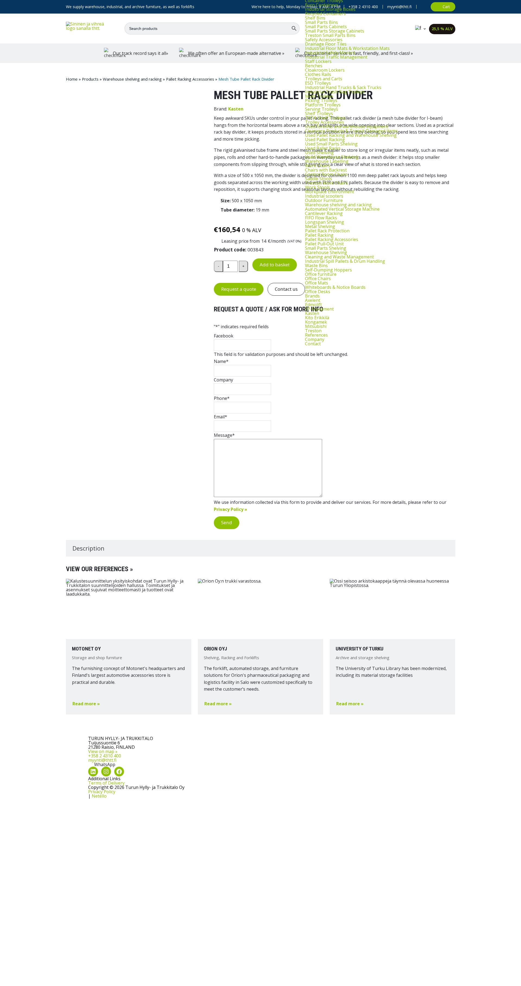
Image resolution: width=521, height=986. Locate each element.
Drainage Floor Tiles (326, 44)
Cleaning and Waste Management (339, 257)
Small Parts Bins (321, 22)
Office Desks (317, 292)
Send (226, 522)
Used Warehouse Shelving (331, 157)
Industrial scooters (324, 196)
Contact (313, 344)
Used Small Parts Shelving (331, 144)
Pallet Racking (319, 235)
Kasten (312, 313)
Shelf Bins (315, 18)
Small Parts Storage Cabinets (334, 31)
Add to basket (275, 264)
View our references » (99, 569)
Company (314, 339)
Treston (313, 331)
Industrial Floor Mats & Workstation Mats (347, 48)
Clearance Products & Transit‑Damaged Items (351, 131)
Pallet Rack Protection (327, 231)
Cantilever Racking (324, 213)
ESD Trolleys (318, 83)
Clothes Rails (318, 74)
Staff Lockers (318, 61)
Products (90, 79)
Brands (312, 296)
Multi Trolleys (319, 96)
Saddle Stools (318, 179)
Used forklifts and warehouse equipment (346, 126)
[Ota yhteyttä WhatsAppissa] (423, 7)
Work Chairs (317, 166)
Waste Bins (316, 265)
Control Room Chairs (326, 174)
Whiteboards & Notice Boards (335, 287)
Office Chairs (318, 279)
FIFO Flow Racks (321, 218)
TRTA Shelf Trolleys (325, 118)
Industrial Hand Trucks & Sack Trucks (343, 87)
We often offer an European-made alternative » (236, 53)
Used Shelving (319, 153)
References (316, 335)
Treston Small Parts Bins (330, 35)
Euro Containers (321, 5)
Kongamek (316, 322)
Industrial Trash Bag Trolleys (335, 92)
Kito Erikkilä (317, 318)
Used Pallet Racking (325, 140)
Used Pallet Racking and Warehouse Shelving (351, 135)
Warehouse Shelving (326, 252)
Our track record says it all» (140, 53)
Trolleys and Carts (323, 79)
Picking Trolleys (321, 100)
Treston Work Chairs (326, 183)
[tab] (260, 548)
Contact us (286, 289)
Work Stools (317, 187)
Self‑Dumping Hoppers (328, 270)
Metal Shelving (320, 226)
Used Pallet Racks (323, 148)
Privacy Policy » (230, 509)
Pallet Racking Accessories (331, 239)
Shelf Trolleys (319, 113)
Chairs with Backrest (326, 170)
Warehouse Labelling (326, 161)
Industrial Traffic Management (336, 57)
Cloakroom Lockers (325, 70)
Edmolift (313, 305)
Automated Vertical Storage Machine (342, 209)
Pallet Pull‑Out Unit (324, 244)
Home (72, 79)
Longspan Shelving (324, 222)
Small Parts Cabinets (326, 27)
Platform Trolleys (323, 105)
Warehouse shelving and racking (338, 205)
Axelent (312, 300)
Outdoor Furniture (324, 200)
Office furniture (320, 274)
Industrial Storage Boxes (330, 9)
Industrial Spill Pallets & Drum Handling (345, 261)
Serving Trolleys (321, 109)
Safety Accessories (323, 40)
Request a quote (238, 289)
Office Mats (316, 283)
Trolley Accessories (324, 122)
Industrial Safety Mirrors (330, 53)
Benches (313, 66)
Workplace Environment (329, 192)
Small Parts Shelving (325, 248)
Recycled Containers (325, 14)
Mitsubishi (315, 326)
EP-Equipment (319, 309)
